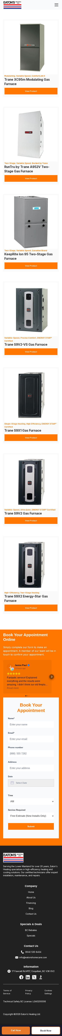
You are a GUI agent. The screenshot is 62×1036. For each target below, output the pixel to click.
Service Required (16, 810)
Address (12, 762)
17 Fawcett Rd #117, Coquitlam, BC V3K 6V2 (33, 971)
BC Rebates (31, 930)
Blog (31, 908)
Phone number (15, 747)
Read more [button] (13, 688)
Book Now (45, 1030)
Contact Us (31, 914)
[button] (56, 4)
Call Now (16, 1030)
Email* (11, 733)
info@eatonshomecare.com (33, 957)
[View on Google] (10, 667)
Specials (31, 935)
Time (10, 795)
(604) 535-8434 (33, 952)
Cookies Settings (48, 992)
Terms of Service (7, 992)
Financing (31, 903)
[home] (12, 4)
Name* (11, 718)
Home (31, 892)
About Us (31, 897)
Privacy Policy (28, 992)
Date (10, 776)
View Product (31, 91)
